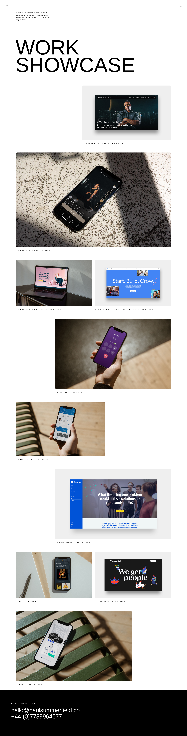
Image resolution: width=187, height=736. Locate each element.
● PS (6, 6)
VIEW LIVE (61, 309)
